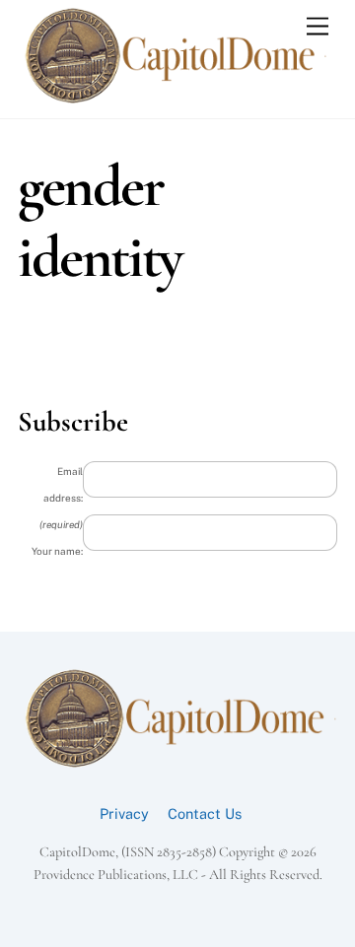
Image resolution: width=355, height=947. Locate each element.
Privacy (124, 813)
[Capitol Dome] (172, 98)
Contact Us (205, 813)
